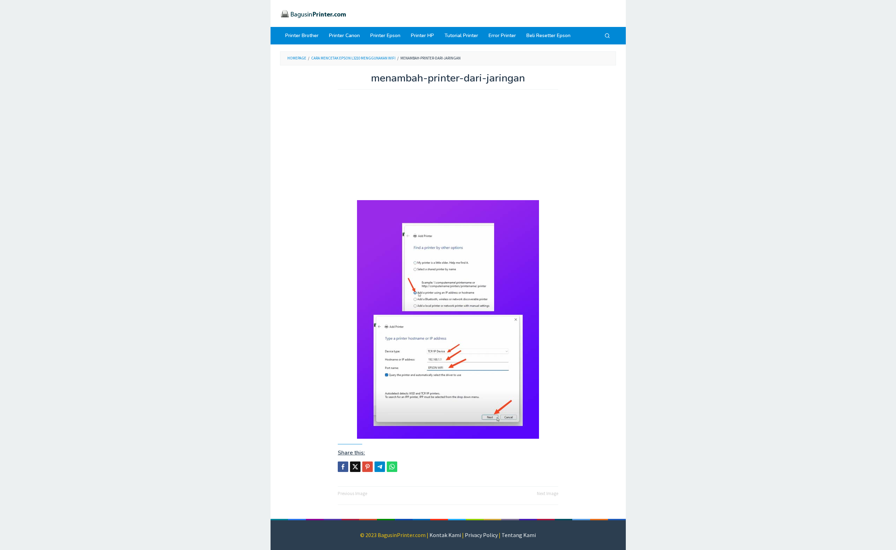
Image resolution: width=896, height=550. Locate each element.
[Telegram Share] (379, 466)
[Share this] (343, 466)
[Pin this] (367, 466)
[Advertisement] (448, 148)
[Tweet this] (355, 466)
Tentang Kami (519, 534)
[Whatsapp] (392, 466)
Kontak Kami (445, 534)
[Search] (607, 35)
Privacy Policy (481, 534)
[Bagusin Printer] (313, 12)
